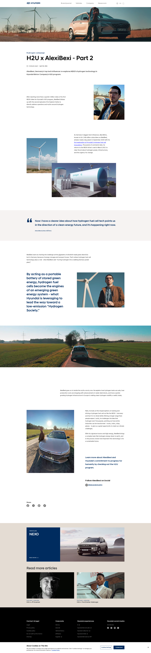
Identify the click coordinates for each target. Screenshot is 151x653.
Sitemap (29, 637)
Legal (28, 625)
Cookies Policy (55, 650)
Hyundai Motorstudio (83, 628)
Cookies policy (31, 631)
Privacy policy (31, 628)
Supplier (57, 637)
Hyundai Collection (83, 631)
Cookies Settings (106, 647)
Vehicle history (59, 631)
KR (120, 3)
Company (90, 3)
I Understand (119, 647)
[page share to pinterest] (39, 505)
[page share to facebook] (28, 505)
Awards (57, 628)
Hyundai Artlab (81, 634)
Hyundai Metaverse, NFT (84, 637)
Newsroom (102, 3)
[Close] (148, 647)
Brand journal (66, 3)
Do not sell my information (34, 634)
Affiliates (58, 634)
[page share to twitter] (33, 505)
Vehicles (79, 3)
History (57, 625)
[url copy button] (44, 505)
